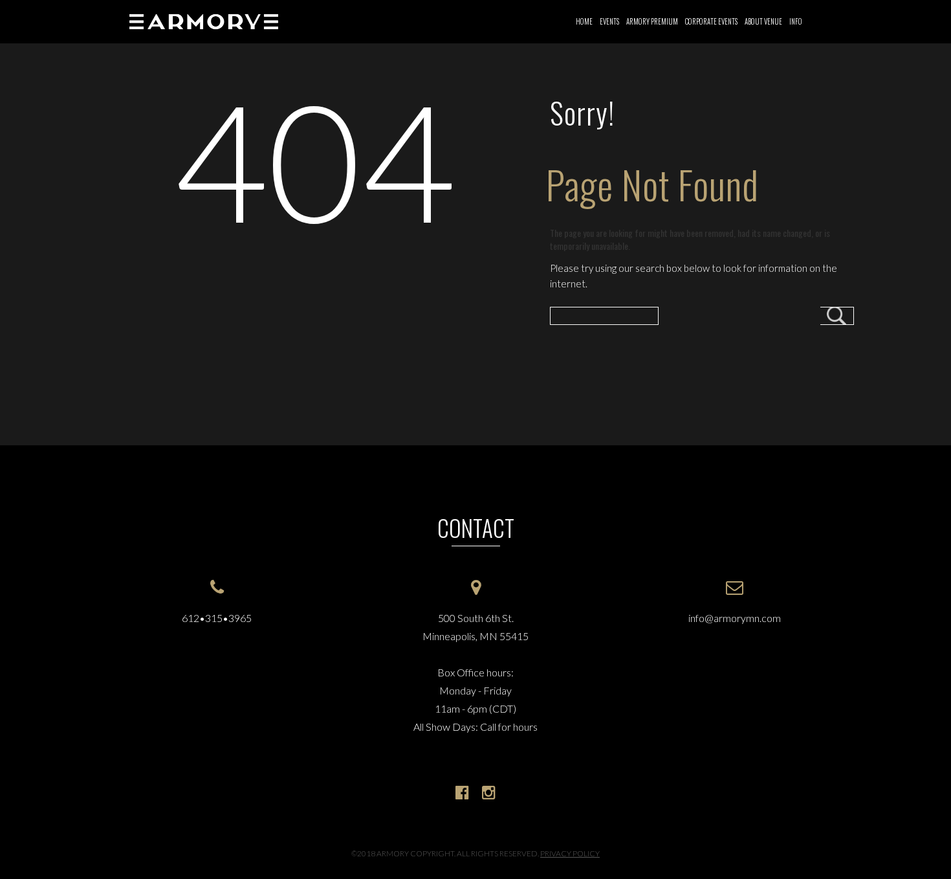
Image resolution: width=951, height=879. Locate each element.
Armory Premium (652, 21)
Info (795, 21)
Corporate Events (711, 21)
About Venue (763, 21)
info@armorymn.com (734, 618)
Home (584, 21)
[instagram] (489, 792)
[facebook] (462, 792)
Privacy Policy (570, 853)
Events (609, 21)
